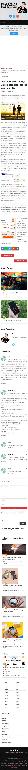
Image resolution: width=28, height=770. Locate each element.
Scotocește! (5, 520)
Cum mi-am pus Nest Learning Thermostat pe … (13, 610)
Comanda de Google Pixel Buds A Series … (13, 640)
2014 (6, 701)
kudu (7, 145)
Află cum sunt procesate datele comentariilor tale (13, 512)
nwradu (4, 731)
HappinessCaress (7, 726)
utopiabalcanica (6, 742)
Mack (3, 91)
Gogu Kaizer (5, 723)
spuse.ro (4, 739)
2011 (17, 704)
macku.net (14, 767)
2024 (6, 686)
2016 (6, 698)
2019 (17, 692)
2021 (17, 689)
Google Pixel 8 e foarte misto (12, 321)
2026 (6, 683)
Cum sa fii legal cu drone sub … (13, 557)
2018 (6, 695)
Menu (3, 22)
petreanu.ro (5, 734)
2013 (17, 701)
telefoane (5, 76)
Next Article (20, 261)
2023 (17, 686)
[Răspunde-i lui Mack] (26, 442)
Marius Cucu (5, 728)
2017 (17, 695)
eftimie (4, 720)
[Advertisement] (14, 53)
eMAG (14, 33)
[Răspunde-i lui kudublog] (26, 390)
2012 (6, 704)
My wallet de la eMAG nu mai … (13, 585)
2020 (6, 692)
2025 (17, 683)
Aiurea (4, 718)
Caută (22, 523)
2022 (6, 689)
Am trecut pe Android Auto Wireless (11, 293)
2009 (17, 708)
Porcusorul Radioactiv (8, 737)
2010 (6, 708)
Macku (14, 750)
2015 (17, 698)
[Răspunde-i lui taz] (26, 356)
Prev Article (8, 255)
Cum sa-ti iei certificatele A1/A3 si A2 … (13, 668)
